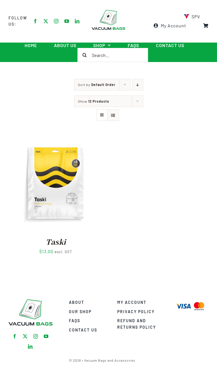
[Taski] (55, 141)
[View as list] (113, 115)
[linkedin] (77, 21)
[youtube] (66, 21)
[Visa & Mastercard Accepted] (190, 301)
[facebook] (35, 21)
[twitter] (46, 21)
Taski (56, 242)
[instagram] (56, 21)
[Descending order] (137, 84)
